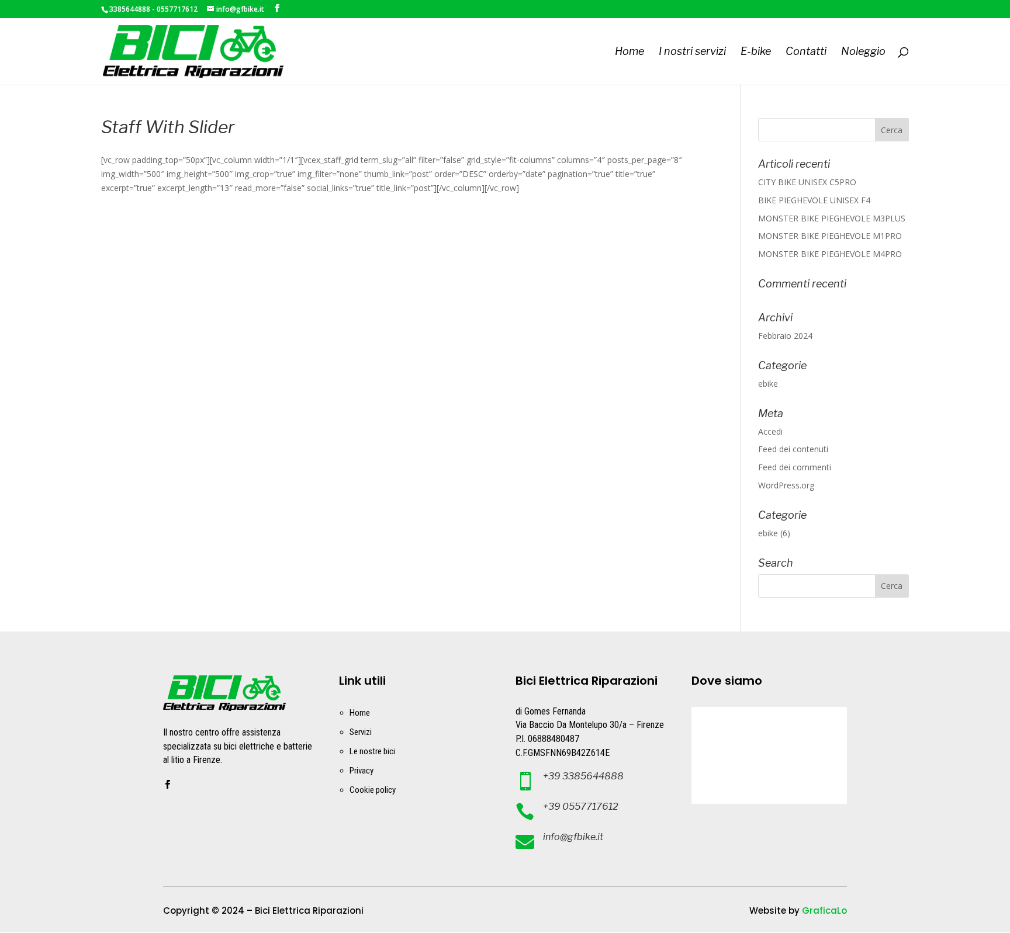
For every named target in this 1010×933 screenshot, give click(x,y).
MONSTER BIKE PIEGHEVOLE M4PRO (830, 253)
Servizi (361, 732)
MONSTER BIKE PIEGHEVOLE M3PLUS (831, 218)
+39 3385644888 (583, 776)
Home (629, 52)
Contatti (806, 52)
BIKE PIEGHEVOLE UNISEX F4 (814, 200)
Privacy (361, 770)
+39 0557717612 (580, 806)
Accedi (770, 431)
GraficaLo (824, 910)
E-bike (756, 52)
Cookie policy (373, 790)
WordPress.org (786, 485)
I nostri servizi (692, 52)
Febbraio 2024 (785, 335)
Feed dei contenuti (793, 449)
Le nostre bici (372, 751)
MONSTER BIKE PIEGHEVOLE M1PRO (830, 235)
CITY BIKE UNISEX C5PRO (807, 182)
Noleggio (863, 52)
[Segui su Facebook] (167, 784)
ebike (768, 383)
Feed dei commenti (794, 467)
